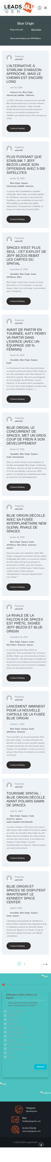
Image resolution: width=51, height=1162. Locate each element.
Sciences (29, 186)
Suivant (40, 1067)
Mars (19, 277)
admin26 (19, 59)
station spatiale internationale (20, 822)
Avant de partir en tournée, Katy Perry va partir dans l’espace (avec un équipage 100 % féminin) (26, 339)
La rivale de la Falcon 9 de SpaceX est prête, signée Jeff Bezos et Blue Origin (25, 623)
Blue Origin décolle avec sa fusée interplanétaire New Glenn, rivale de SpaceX (26, 523)
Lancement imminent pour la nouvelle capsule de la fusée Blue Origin (26, 712)
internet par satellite (15, 95)
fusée (33, 274)
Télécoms (29, 95)
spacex (10, 548)
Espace (24, 183)
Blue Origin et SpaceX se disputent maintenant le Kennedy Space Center (26, 894)
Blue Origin (28, 92)
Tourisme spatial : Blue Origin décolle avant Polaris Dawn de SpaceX (26, 799)
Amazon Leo (16, 92)
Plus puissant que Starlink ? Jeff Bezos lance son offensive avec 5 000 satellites (26, 164)
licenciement (18, 457)
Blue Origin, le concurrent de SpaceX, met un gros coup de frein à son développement (26, 435)
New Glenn (22, 545)
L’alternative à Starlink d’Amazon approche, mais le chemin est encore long (25, 73)
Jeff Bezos (11, 277)
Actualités (14, 274)
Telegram (30, 1108)
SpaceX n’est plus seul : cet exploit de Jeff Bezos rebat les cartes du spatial (26, 255)
